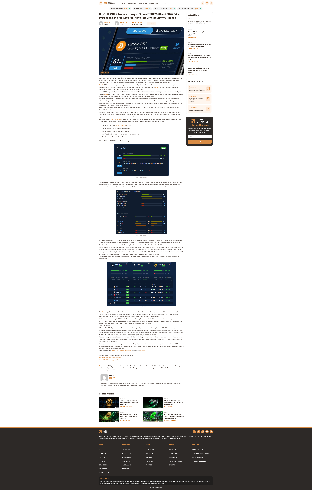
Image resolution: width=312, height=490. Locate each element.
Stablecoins (103, 465)
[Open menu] (100, 3)
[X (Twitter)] (110, 378)
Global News (104, 473)
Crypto (104, 312)
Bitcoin (101, 85)
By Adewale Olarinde (126, 406)
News (123, 3)
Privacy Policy (197, 449)
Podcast (164, 3)
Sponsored (126, 449)
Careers (172, 465)
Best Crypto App (115, 119)
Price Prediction (121, 125)
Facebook (149, 453)
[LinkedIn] (114, 378)
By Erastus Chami (125, 420)
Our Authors (173, 453)
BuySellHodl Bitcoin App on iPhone (110, 360)
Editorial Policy (198, 457)
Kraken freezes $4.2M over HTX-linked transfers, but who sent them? (198, 70)
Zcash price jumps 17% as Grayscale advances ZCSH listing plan (129, 402)
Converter (143, 3)
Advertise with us (175, 461)
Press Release (127, 453)
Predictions (131, 3)
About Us (172, 449)
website (142, 350)
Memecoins (103, 469)
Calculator (153, 3)
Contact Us (173, 457)
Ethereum (102, 453)
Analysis (102, 461)
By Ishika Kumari (192, 74)
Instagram (149, 461)
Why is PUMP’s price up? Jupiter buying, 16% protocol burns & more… (173, 402)
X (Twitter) (150, 449)
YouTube (149, 465)
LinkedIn (149, 457)
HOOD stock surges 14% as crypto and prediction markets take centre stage (174, 416)
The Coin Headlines (199, 461)
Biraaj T (106, 24)
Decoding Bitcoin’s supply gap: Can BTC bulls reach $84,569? (128, 416)
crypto (157, 87)
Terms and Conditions (200, 453)
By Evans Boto (168, 406)
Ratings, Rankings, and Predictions (121, 350)
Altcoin (122, 398)
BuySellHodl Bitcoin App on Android (110, 357)
